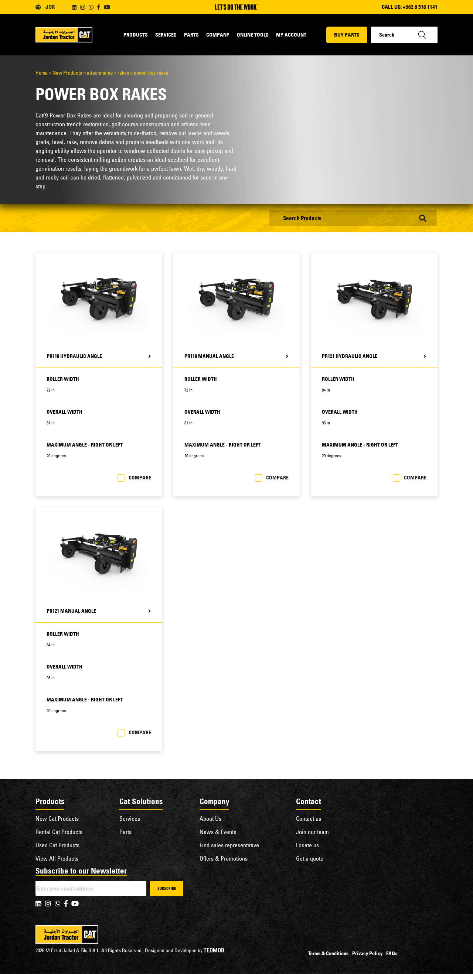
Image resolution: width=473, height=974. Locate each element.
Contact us (308, 818)
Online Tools (253, 34)
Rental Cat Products (58, 831)
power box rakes (151, 72)
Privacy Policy (367, 953)
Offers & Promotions (224, 858)
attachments (100, 72)
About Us (210, 818)
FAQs (391, 953)
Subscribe (166, 888)
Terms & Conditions (328, 953)
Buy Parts (347, 34)
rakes (123, 72)
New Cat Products (57, 818)
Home (41, 72)
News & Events (218, 831)
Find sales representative (229, 845)
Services (166, 34)
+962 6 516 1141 (420, 6)
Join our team (312, 831)
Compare (140, 477)
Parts (191, 34)
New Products (67, 72)
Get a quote (309, 858)
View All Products (56, 858)
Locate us (307, 845)
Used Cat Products (57, 845)
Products (135, 34)
